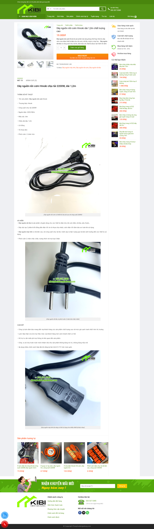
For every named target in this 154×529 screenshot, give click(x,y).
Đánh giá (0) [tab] (31, 80)
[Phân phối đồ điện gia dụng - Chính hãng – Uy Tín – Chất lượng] (30, 9)
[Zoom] (20, 57)
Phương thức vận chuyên (56, 509)
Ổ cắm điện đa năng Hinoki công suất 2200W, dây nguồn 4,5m (27, 467)
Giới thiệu (60, 16)
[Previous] (21, 41)
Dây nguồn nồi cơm (82, 67)
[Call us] (87, 513)
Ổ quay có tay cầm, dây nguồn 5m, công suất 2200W (50, 467)
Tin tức (104, 16)
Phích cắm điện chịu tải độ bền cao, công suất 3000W (97, 467)
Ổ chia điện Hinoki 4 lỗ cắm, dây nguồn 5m (74, 467)
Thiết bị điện (69, 25)
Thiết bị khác (79, 25)
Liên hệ (112, 16)
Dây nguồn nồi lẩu (95, 67)
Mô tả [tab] (20, 80)
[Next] (50, 41)
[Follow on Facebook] (80, 513)
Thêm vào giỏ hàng (77, 47)
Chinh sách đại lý (53, 517)
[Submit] (102, 9)
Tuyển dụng (95, 16)
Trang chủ (50, 16)
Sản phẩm (70, 16)
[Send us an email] (83, 513)
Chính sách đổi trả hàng (56, 513)
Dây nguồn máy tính (68, 67)
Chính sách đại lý (82, 16)
